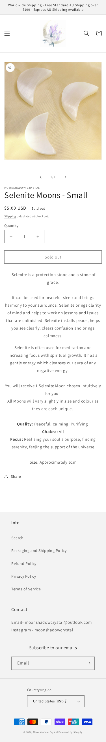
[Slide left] (40, 177)
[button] (7, 33)
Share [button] (16, 476)
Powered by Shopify (71, 732)
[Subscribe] (88, 663)
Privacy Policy (23, 576)
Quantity (11, 225)
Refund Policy (23, 563)
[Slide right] (65, 177)
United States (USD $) (50, 701)
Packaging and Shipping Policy (38, 550)
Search (17, 537)
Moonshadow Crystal (45, 732)
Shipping (10, 216)
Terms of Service (26, 589)
